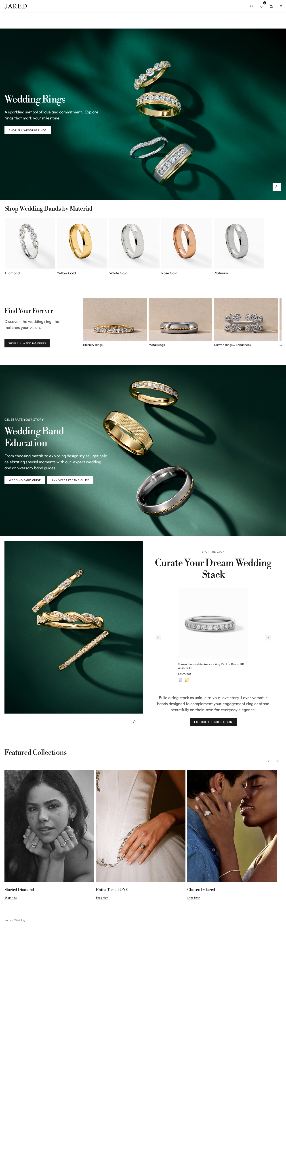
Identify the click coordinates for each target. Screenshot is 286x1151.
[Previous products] (158, 637)
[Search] (252, 6)
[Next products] (268, 637)
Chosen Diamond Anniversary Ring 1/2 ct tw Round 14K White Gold (211, 666)
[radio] (180, 680)
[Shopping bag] (271, 6)
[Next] (277, 289)
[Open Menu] (281, 6)
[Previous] (269, 289)
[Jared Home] (15, 6)
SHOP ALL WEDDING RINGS (27, 343)
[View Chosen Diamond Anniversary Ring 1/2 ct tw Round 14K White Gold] (213, 623)
